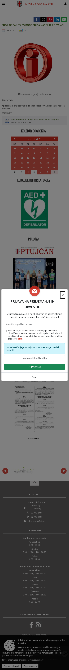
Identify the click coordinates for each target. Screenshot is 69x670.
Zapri (34, 377)
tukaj (20, 338)
